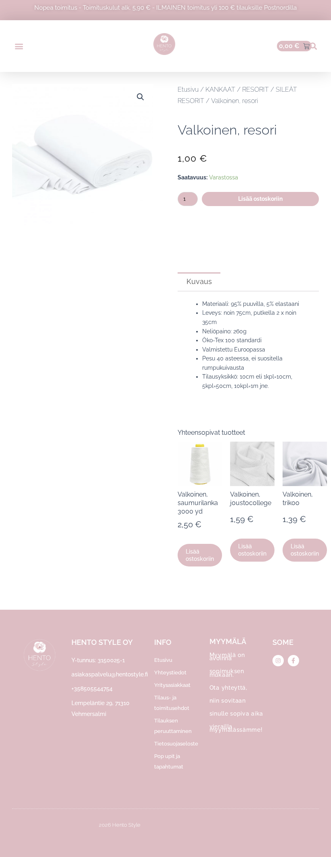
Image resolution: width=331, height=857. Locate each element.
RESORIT (255, 89)
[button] (18, 46)
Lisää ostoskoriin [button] (200, 555)
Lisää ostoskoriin (260, 199)
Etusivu (188, 89)
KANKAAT (220, 89)
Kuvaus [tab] (199, 281)
